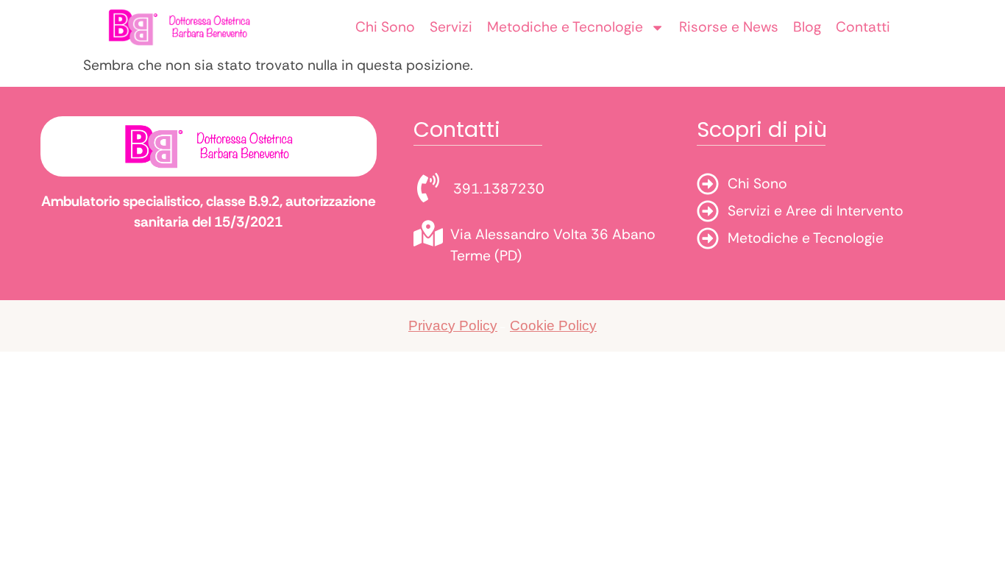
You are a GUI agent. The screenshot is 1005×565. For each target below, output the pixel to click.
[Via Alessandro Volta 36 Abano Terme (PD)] (428, 233)
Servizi (451, 27)
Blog (807, 27)
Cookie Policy (553, 325)
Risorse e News (728, 27)
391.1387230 (498, 189)
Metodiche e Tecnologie (565, 27)
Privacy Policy (452, 325)
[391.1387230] (428, 187)
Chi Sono (385, 27)
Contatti (863, 27)
